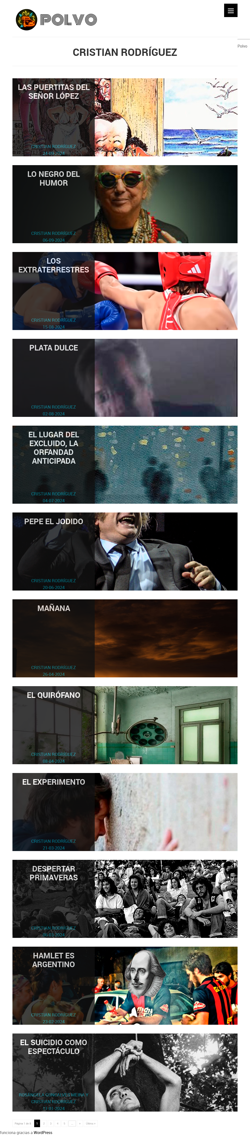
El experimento (53, 813)
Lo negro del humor (53, 206)
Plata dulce (53, 379)
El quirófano (53, 727)
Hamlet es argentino (53, 987)
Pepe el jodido (53, 553)
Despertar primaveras (54, 900)
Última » (90, 1123)
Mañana (53, 640)
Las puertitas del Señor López (54, 119)
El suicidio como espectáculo (53, 1074)
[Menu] (231, 10)
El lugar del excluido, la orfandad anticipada (53, 466)
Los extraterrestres (53, 292)
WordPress (43, 1132)
